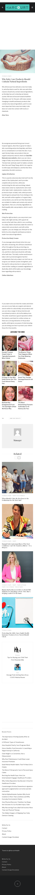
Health (14, 541)
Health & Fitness (21, 585)
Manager (17, 440)
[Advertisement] (17, 31)
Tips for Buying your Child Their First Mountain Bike (17, 657)
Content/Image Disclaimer (10, 837)
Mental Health (19, 587)
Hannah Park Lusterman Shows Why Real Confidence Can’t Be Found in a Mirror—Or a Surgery (17, 545)
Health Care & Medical (18, 495)
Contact (4, 828)
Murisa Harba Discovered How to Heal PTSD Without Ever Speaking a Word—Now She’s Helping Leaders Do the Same (16, 591)
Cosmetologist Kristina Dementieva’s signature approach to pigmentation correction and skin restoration (17, 788)
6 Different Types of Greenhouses (13, 742)
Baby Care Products (15, 418)
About (4, 834)
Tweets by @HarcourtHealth (10, 850)
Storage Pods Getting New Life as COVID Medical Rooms (17, 675)
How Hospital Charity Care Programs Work (16, 745)
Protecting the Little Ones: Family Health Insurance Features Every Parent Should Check (15, 634)
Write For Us (6, 825)
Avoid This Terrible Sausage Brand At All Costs (25, 379)
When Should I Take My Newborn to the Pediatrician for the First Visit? (15, 499)
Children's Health (6, 76)
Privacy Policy (6, 831)
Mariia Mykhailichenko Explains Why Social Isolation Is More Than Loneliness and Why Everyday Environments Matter (16, 796)
